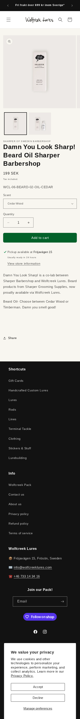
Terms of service (21, 533)
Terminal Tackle (20, 429)
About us (15, 504)
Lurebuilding (18, 458)
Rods (12, 409)
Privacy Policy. (22, 676)
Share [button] (12, 338)
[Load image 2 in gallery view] (40, 123)
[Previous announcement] (8, 5)
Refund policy (19, 523)
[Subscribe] (62, 601)
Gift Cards (16, 380)
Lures (13, 400)
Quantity (8, 214)
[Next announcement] (72, 5)
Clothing (15, 438)
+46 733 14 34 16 (27, 576)
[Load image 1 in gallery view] (15, 123)
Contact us (16, 494)
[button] (8, 19)
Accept (38, 687)
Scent (7, 195)
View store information (23, 263)
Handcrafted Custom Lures (28, 390)
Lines (12, 419)
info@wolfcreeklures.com (33, 567)
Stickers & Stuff (20, 448)
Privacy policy (19, 514)
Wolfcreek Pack (20, 485)
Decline (38, 698)
